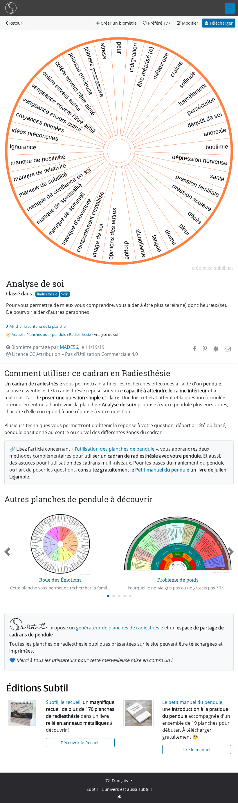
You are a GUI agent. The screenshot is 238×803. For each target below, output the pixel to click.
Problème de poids (178, 580)
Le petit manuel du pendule (192, 702)
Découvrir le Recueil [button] (80, 742)
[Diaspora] (216, 349)
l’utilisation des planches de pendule (114, 449)
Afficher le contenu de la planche (38, 326)
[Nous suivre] (119, 796)
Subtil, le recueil (63, 702)
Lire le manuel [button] (196, 749)
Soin (64, 294)
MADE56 (69, 347)
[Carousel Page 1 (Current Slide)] (108, 596)
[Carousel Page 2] (113, 596)
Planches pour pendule (46, 334)
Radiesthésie (47, 294)
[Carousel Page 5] (130, 596)
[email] (227, 349)
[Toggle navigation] (230, 8)
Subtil (92, 789)
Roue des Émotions (60, 580)
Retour (15, 23)
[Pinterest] (204, 349)
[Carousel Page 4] (124, 596)
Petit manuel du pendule (162, 470)
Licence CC (74, 354)
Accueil (18, 334)
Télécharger (220, 23)
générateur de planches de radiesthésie (119, 627)
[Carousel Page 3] (119, 596)
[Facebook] (195, 349)
